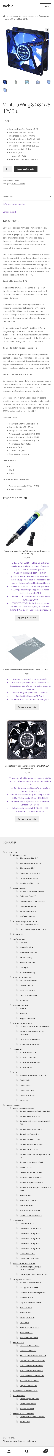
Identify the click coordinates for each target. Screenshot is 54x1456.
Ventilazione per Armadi (31, 1215)
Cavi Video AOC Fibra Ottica (32, 1375)
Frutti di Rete (26, 1307)
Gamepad (24, 967)
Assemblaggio (28, 16)
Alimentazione (19, 855)
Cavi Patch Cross (27, 1253)
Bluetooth (18, 934)
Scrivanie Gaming (27, 972)
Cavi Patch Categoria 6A (30, 1243)
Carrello (41, 1449)
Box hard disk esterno (29, 980)
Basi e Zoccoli (26, 1167)
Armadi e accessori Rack (23, 1108)
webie (8, 5)
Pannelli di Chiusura (28, 1200)
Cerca (27, 1451)
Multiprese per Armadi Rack (32, 1182)
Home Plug (25, 1421)
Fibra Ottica (18, 1342)
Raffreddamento (43, 16)
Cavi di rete (18, 1220)
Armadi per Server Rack (30, 1134)
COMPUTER (17, 16)
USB (15, 1072)
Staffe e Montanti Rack (30, 1210)
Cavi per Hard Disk (28, 906)
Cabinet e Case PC (28, 896)
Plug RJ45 (24, 1322)
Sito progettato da (11, 1441)
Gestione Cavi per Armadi (31, 1172)
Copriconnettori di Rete (30, 1302)
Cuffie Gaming (19, 939)
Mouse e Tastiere (20, 1005)
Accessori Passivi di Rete (30, 1282)
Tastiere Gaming (27, 962)
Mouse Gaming (26, 947)
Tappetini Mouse (27, 1018)
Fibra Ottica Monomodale (31, 1365)
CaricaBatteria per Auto (30, 873)
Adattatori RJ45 (27, 1297)
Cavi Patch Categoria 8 (30, 1238)
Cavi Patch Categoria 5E (30, 1228)
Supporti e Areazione (29, 1044)
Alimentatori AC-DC (29, 858)
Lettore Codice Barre (29, 924)
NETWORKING (13, 1105)
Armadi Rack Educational (24, 1263)
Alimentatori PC (27, 868)
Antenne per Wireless (29, 1398)
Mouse (23, 1008)
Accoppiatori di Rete (29, 1287)
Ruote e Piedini (26, 1205)
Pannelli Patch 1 (27, 1312)
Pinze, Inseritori (27, 1317)
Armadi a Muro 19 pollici (30, 1116)
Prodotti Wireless (28, 1403)
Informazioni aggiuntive (14, 204)
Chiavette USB (26, 985)
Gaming (23, 942)
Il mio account (9, 1451)
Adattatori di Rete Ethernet (32, 1416)
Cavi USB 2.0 (25, 1080)
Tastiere (23, 1013)
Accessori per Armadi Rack (31, 1162)
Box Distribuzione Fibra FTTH (33, 1355)
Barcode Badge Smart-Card (25, 921)
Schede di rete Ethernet (23, 1413)
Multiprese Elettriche (29, 883)
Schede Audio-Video (28, 1052)
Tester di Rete (26, 1332)
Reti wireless (19, 1395)
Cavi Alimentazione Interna (32, 901)
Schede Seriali (26, 1067)
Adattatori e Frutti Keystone (32, 1292)
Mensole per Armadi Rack (31, 1177)
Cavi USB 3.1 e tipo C (29, 1090)
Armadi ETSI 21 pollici (29, 1149)
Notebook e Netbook (22, 1023)
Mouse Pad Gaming (28, 952)
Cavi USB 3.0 (25, 1085)
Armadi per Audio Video (30, 1139)
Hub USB (24, 1100)
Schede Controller (28, 1057)
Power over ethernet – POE (25, 1390)
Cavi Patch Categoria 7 (30, 1248)
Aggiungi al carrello (25, 169)
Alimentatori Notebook (30, 863)
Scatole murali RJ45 (29, 1337)
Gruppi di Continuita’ (29, 878)
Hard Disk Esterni (27, 990)
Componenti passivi (22, 1279)
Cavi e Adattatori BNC (29, 1258)
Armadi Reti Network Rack (32, 1129)
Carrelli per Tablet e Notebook (33, 1274)
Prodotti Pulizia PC (28, 911)
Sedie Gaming (26, 957)
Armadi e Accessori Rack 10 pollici (35, 1111)
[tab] (27, 196)
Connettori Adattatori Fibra (32, 1360)
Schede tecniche (10, 211)
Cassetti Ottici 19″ (28, 1350)
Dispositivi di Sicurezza (30, 1039)
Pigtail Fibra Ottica (28, 1385)
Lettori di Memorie (28, 995)
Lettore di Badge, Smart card (33, 929)
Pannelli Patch (26, 1195)
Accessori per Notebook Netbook (35, 1026)
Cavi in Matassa (27, 1223)
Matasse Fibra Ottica (29, 1380)
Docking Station (27, 1095)
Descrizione (8, 196)
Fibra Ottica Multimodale (31, 1370)
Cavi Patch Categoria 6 (30, 1233)
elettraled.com (29, 1441)
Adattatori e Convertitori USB (33, 1075)
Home (8, 16)
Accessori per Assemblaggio (32, 891)
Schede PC (17, 1049)
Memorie (24, 1000)
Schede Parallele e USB (30, 1062)
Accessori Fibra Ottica (29, 1345)
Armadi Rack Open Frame (31, 1144)
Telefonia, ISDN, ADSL (29, 1327)
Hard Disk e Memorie (22, 977)
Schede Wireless (27, 1408)
